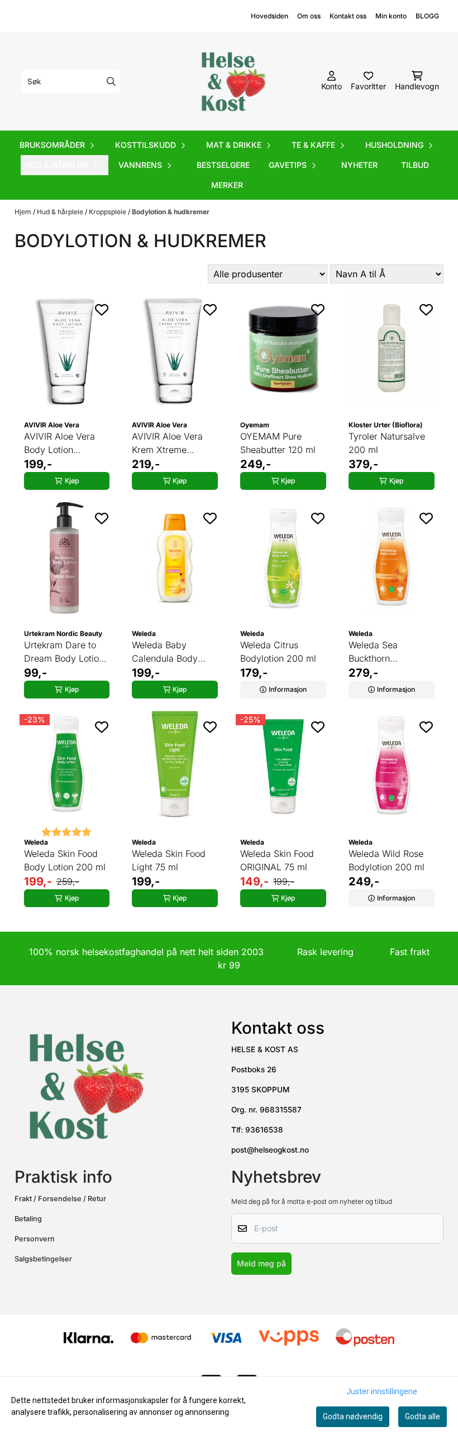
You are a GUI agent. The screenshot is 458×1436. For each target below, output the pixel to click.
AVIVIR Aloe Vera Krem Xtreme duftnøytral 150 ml (169, 443)
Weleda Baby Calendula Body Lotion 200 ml (165, 652)
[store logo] (232, 81)
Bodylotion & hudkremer (170, 212)
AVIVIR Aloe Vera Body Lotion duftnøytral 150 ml (61, 443)
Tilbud (415, 165)
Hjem (24, 212)
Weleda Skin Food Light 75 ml (169, 860)
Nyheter (359, 165)
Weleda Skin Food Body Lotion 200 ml (65, 860)
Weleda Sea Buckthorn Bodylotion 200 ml (386, 652)
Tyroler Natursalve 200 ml (387, 443)
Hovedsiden (269, 16)
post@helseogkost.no (270, 1149)
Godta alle (422, 1416)
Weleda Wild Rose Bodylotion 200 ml (386, 860)
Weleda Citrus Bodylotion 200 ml (278, 651)
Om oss (309, 16)
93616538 (264, 1129)
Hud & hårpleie (61, 212)
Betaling (28, 1219)
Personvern (35, 1239)
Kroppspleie (108, 212)
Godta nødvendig (353, 1416)
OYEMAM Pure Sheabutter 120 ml (278, 443)
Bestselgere (223, 165)
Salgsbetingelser (43, 1259)
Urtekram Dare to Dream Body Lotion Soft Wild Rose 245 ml (64, 652)
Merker (227, 185)
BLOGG (427, 16)
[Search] (111, 81)
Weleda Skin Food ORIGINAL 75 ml (277, 860)
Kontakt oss (348, 16)
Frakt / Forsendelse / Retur (60, 1198)
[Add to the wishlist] (101, 309)
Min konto (391, 16)
